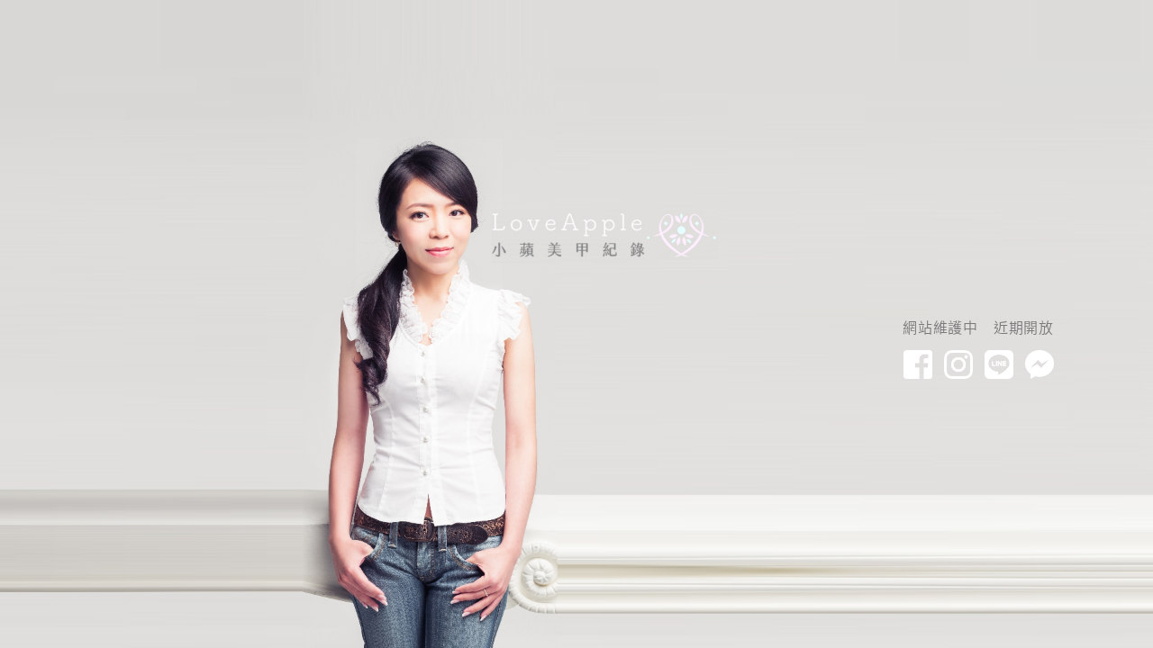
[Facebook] (917, 364)
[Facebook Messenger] (1039, 364)
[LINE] (999, 364)
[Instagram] (958, 364)
